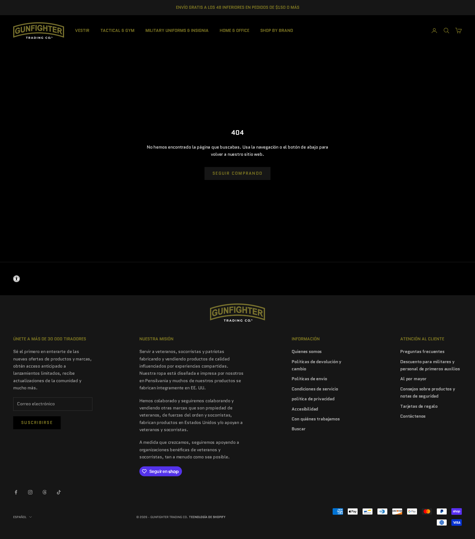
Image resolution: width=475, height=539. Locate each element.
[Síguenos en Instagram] (30, 492)
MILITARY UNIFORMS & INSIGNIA (177, 30)
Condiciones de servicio (315, 389)
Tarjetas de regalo (419, 406)
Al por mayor (413, 379)
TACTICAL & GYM (117, 30)
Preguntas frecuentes (422, 351)
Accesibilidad (305, 409)
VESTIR (82, 30)
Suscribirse (37, 423)
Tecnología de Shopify (207, 517)
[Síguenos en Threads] (44, 492)
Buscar (298, 429)
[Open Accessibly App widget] (237, 278)
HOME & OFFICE (234, 30)
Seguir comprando (237, 173)
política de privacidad (313, 399)
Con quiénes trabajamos (315, 419)
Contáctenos (413, 416)
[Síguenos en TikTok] (59, 492)
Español (19, 517)
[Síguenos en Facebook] (16, 492)
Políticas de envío (309, 379)
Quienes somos (307, 351)
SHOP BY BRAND (276, 30)
